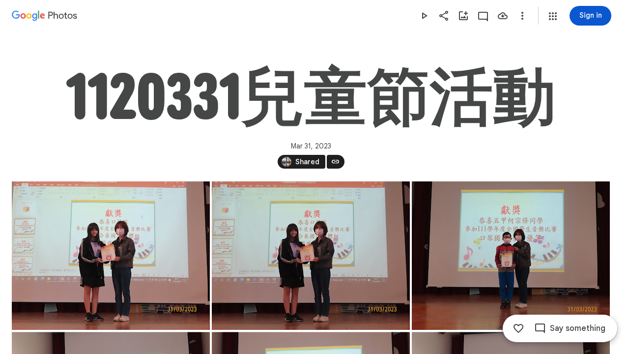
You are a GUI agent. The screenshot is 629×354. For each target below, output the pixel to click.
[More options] (522, 16)
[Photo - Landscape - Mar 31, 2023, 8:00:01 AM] (311, 255)
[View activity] (483, 16)
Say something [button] (577, 328)
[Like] (518, 328)
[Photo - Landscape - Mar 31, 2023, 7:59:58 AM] (111, 255)
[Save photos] (503, 16)
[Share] (444, 16)
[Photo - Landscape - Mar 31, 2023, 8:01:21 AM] (511, 255)
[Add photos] (463, 16)
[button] (553, 16)
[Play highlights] (424, 16)
